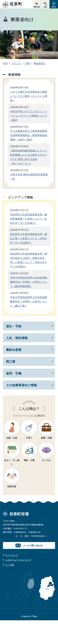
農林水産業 (13, 349)
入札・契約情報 (17, 338)
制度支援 (11, 486)
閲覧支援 (37, 7)
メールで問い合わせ (33, 545)
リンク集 (9, 564)
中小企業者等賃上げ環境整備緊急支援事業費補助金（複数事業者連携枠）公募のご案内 (28, 135)
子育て (29, 437)
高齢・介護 (29, 460)
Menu (54, 7)
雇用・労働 (13, 373)
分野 (27, 63)
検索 (45, 7)
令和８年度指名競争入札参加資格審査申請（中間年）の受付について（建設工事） (28, 301)
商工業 (10, 361)
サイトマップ (11, 555)
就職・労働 (46, 437)
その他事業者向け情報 (21, 385)
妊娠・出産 (11, 437)
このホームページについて (18, 559)
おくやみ (46, 460)
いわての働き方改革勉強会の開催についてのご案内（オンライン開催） (28, 96)
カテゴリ (16, 63)
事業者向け (39, 63)
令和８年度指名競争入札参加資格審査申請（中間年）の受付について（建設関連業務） (28, 282)
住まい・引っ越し (11, 462)
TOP (5, 63)
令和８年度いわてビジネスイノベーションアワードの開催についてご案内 (28, 116)
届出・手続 (13, 326)
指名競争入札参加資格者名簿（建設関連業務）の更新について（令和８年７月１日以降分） (28, 219)
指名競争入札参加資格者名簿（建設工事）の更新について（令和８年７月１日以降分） (28, 238)
